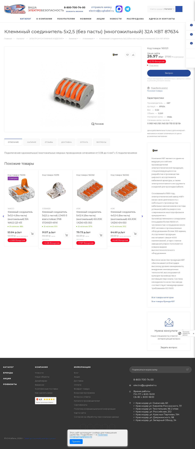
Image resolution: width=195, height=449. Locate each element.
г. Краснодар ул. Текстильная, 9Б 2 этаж (155, 408)
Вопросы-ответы (82, 397)
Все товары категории (163, 297)
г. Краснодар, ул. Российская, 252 (152, 411)
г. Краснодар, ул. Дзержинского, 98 (153, 417)
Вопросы (101, 142)
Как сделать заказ (43, 393)
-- (190, 25)
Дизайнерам (41, 381)
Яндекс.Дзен (112, 427)
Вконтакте (83, 427)
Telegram (90, 427)
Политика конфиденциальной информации (94, 409)
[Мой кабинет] (189, 9)
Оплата (84, 142)
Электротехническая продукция (40, 438)
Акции (7, 378)
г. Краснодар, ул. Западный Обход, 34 (154, 420)
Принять (76, 441)
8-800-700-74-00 (74, 7)
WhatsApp (105, 427)
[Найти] (178, 9)
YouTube (98, 427)
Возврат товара (82, 389)
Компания (41, 367)
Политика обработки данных (186, 333)
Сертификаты (80, 405)
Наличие (31, 142)
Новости (39, 373)
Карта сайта (80, 413)
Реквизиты (10, 384)
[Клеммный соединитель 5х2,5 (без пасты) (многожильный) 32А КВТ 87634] (73, 94)
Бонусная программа (84, 393)
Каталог (8, 367)
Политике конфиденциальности (89, 435)
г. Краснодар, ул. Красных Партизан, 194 (156, 414)
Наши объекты (42, 377)
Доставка (66, 142)
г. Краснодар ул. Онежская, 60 (150, 403)
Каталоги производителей (87, 401)
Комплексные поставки (46, 389)
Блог (76, 373)
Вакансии (39, 385)
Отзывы (49, 142)
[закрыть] (193, 333)
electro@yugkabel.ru (144, 385)
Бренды (8, 373)
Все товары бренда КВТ (163, 301)
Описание (13, 142)
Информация (82, 367)
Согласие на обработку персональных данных (96, 417)
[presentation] (3, 216)
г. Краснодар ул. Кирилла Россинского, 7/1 (157, 406)
